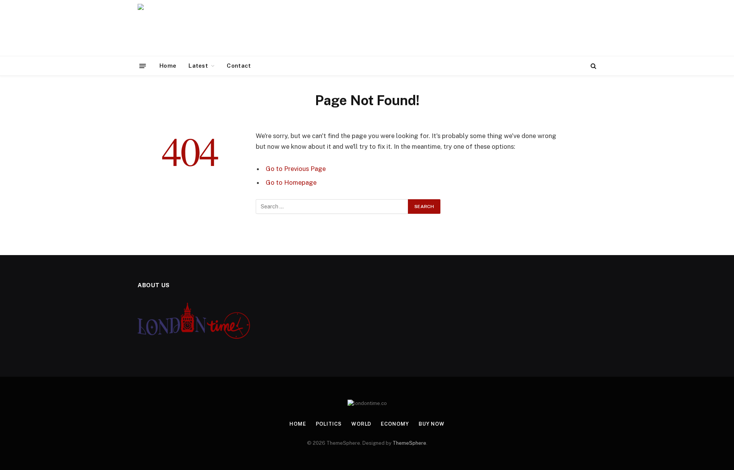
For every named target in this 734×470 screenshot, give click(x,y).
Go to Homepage (291, 182)
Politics (329, 424)
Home (167, 65)
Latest (198, 65)
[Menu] (143, 65)
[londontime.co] (198, 28)
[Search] (592, 66)
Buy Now (432, 424)
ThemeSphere (409, 443)
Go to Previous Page (296, 168)
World (361, 424)
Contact (239, 65)
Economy (395, 424)
